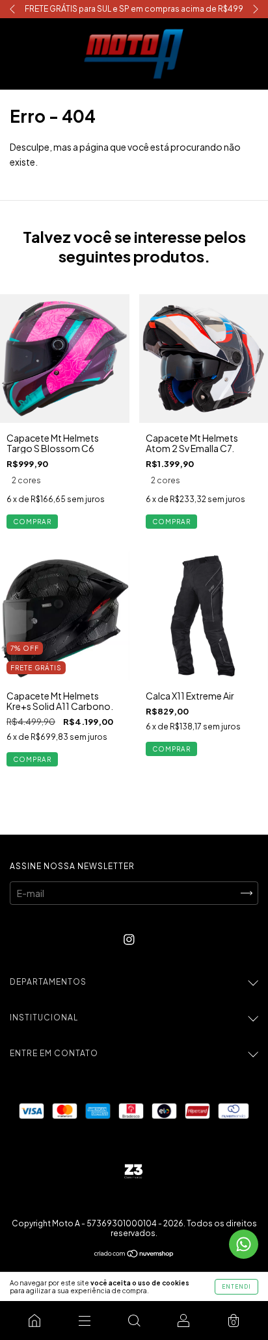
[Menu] (84, 1320)
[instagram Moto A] (129, 939)
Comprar (32, 521)
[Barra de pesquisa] (134, 1320)
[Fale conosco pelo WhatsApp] (243, 1244)
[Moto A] (34, 1320)
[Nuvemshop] (134, 1254)
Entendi (236, 1286)
